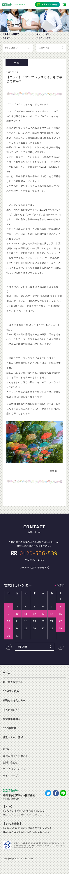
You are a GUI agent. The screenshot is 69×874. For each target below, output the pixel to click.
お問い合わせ (10, 762)
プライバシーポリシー (15, 769)
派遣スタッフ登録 (49, 4)
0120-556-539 (39, 553)
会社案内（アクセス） (15, 755)
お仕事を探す (10, 682)
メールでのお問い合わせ (32, 567)
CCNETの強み (11, 691)
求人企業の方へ (12, 709)
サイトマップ (10, 775)
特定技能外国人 (12, 719)
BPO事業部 (9, 728)
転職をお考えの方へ (14, 700)
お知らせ (8, 749)
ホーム (6, 672)
